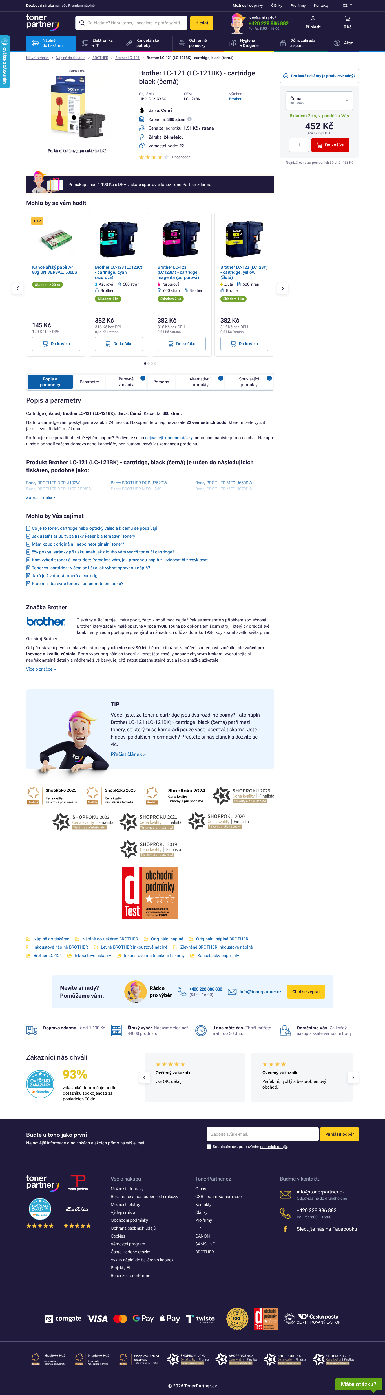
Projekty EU (121, 1267)
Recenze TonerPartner (131, 1275)
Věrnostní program (128, 1244)
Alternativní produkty (200, 381)
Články (276, 5)
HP (198, 1228)
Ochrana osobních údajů (133, 1228)
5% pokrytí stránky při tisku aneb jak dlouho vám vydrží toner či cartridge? (103, 552)
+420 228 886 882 (269, 23)
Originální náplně (167, 938)
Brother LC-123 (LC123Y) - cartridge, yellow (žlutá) (243, 272)
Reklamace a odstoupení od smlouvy (144, 1196)
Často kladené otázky (130, 1251)
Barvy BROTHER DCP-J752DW (139, 482)
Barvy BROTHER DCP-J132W (53, 482)
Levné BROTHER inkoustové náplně (134, 947)
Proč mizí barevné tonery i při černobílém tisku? (77, 583)
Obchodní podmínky (129, 1220)
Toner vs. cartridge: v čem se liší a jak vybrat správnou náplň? (91, 567)
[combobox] (319, 100)
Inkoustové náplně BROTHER (61, 947)
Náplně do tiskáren (70, 58)
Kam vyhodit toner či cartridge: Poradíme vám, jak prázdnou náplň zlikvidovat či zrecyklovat (120, 559)
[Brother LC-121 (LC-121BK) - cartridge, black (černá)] (77, 139)
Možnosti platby (125, 1204)
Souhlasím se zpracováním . (250, 1146)
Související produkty (249, 381)
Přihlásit (313, 27)
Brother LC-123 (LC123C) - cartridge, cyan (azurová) (118, 272)
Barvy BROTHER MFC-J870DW (223, 489)
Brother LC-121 (127, 58)
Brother (235, 99)
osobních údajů (273, 1146)
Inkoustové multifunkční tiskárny (154, 955)
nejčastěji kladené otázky (169, 437)
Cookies (118, 1236)
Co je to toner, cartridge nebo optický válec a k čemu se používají (94, 528)
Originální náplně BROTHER (222, 938)
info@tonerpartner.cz (261, 991)
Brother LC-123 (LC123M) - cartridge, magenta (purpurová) (178, 272)
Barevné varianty (126, 381)
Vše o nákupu (126, 1179)
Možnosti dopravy (248, 5)
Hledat (201, 22)
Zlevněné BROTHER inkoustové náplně (216, 947)
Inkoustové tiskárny (93, 955)
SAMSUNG (205, 1244)
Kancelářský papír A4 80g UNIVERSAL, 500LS (54, 270)
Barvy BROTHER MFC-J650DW (223, 482)
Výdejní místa (123, 1212)
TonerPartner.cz (213, 1179)
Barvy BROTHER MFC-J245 (136, 489)
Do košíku (334, 145)
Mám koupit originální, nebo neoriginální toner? (78, 544)
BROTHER (100, 58)
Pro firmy (298, 5)
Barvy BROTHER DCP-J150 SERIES (58, 489)
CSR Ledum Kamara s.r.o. (219, 1196)
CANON (202, 1236)
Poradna (161, 381)
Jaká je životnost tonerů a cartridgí (65, 575)
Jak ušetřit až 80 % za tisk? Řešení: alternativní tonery (83, 536)
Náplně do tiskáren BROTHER (110, 938)
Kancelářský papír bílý (218, 955)
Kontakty (321, 5)
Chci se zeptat (306, 991)
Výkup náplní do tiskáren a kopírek (142, 1259)
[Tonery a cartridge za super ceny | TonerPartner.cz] (42, 22)
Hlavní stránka (37, 58)
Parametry (89, 381)
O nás (200, 1188)
